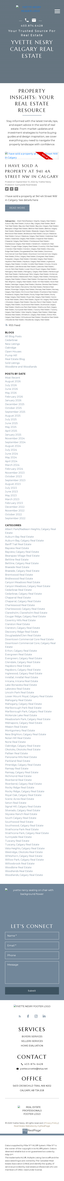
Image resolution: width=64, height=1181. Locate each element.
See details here (28, 200)
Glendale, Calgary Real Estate (41, 259)
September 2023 (15, 480)
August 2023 (13, 484)
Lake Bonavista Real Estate (25, 267)
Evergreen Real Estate (45, 256)
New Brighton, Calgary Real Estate (18, 282)
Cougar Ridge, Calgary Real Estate (24, 246)
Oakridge (10, 347)
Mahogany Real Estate (14, 272)
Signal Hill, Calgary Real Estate (46, 300)
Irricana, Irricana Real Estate (21, 681)
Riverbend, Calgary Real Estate (17, 295)
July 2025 (11, 419)
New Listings (12, 344)
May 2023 (11, 495)
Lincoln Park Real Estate (14, 269)
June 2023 (11, 491)
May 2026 (11, 392)
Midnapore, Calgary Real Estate (23, 723)
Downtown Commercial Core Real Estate (29, 639)
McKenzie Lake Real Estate (21, 715)
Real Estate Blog (15, 359)
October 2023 (13, 476)
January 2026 (13, 400)
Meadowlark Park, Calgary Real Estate (33, 277)
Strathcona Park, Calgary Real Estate (27, 833)
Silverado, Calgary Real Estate (17, 302)
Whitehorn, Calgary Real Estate (34, 315)
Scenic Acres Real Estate (19, 799)
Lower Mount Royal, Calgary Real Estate (40, 269)
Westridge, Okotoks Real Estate (24, 852)
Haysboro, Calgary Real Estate (34, 262)
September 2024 (15, 442)
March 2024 (12, 465)
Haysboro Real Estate (13, 262)
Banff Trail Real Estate (18, 544)
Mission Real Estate (29, 279)
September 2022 (15, 518)
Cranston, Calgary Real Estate (34, 249)
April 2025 (11, 430)
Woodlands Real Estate (15, 320)
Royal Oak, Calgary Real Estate (38, 297)
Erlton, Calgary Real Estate (25, 256)
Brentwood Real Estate (14, 234)
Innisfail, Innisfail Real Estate (32, 264)
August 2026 (13, 381)
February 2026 (14, 396)
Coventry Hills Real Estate (48, 246)
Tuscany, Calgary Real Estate (22, 844)
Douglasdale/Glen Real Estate (31, 251)
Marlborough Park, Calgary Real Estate (34, 274)
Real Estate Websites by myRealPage (32, 1126)
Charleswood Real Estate (39, 241)
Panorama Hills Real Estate (31, 287)
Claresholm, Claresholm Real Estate (26, 612)
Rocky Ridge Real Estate (39, 295)
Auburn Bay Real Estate (14, 224)
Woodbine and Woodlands (21, 366)
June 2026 (11, 389)
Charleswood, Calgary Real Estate (18, 244)
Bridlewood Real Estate (33, 234)
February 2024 (14, 468)
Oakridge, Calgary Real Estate (22, 284)
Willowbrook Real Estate (30, 317)
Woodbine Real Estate (49, 317)
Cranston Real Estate (14, 249)
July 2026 (11, 385)
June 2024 (11, 453)
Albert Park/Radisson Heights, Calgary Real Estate (36, 221)
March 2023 (12, 499)
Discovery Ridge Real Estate (21, 631)
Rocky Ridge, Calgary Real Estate (24, 791)
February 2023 (14, 503)
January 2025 (13, 434)
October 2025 (13, 408)
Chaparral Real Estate (44, 239)
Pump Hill (11, 355)
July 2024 (11, 449)
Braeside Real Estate (23, 231)
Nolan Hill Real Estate (41, 282)
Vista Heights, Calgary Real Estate (34, 312)
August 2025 (13, 415)
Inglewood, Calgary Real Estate (23, 673)
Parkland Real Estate (17, 761)
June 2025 (11, 423)
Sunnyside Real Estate (26, 185)
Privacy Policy (51, 1123)
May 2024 (11, 457)
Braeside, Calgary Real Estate (43, 231)
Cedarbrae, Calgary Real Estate (23, 239)
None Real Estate (15, 742)
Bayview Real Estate (27, 226)
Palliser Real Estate (12, 287)
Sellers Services (32, 1041)
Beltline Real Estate (36, 229)
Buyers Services (32, 1036)
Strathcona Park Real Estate (26, 307)
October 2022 (13, 514)
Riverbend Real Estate (48, 292)
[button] (20, 1016)
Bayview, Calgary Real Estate (47, 226)
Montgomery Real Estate (47, 279)
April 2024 (11, 461)
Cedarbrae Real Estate (18, 589)
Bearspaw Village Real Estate (16, 229)
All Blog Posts (13, 336)
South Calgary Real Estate (20, 818)
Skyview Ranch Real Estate (40, 302)
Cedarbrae (11, 340)
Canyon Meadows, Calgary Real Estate (30, 236)
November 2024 (15, 438)
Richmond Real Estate (30, 292)
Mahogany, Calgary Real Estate (36, 272)
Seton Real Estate (27, 300)
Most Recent (12, 377)
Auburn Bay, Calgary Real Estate (37, 224)
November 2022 (15, 510)
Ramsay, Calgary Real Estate (21, 772)
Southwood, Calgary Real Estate (24, 825)
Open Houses (13, 351)
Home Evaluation (32, 1045)
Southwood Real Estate (30, 305)
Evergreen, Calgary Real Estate (17, 259)
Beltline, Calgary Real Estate (22, 563)
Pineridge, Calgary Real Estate (23, 289)
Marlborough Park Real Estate (23, 707)
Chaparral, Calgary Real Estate (17, 241)
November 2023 (15, 472)
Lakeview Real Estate (45, 267)
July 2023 (11, 487)
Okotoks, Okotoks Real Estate (46, 284)
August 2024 (13, 446)
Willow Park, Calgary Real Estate (24, 859)
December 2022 (15, 506)
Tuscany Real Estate (42, 310)
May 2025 (11, 427)
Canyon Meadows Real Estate (22, 582)
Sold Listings (12, 363)
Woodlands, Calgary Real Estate (37, 320)
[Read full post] (32, 157)
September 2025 (15, 411)
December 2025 (14, 404)
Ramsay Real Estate (43, 289)
